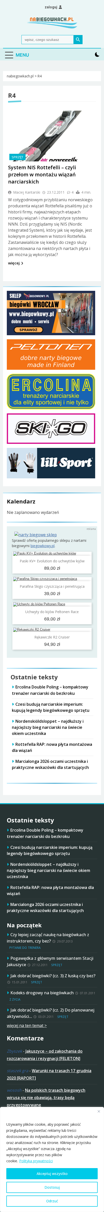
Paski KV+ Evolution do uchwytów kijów (52, 561)
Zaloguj (51, 7)
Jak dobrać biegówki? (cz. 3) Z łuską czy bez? (52, 976)
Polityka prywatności (36, 1160)
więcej (14, 262)
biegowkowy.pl (43, 545)
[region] (52, 1159)
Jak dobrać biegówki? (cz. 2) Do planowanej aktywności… (50, 1013)
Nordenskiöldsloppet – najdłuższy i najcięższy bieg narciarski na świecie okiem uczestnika (48, 727)
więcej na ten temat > (27, 1025)
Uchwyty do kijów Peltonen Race (52, 611)
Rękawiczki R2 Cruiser (52, 637)
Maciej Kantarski (26, 192)
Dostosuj (52, 1187)
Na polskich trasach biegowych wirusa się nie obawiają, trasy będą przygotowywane (46, 1097)
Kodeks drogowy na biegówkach (42, 993)
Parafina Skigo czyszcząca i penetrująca (52, 586)
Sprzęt (17, 157)
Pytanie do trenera (25, 948)
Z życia (14, 999)
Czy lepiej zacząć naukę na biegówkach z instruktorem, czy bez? (48, 938)
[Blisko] (99, 1111)
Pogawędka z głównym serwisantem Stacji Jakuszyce (50, 961)
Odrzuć (52, 1201)
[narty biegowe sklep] (35, 535)
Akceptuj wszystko (52, 1173)
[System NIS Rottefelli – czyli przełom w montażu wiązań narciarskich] (46, 136)
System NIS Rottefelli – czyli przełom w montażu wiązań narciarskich (42, 174)
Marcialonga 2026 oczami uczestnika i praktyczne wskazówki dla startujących (50, 764)
